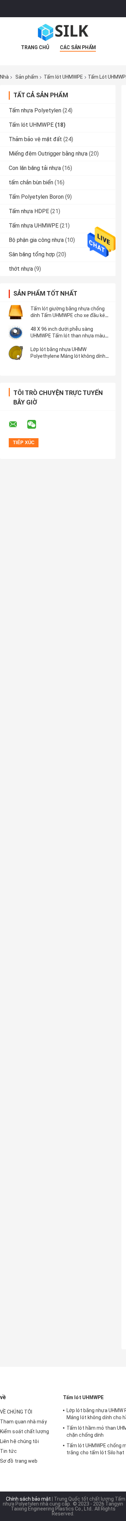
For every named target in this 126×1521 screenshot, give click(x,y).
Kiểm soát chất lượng (24, 1431)
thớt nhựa (21, 268)
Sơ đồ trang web (19, 1461)
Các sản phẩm (78, 47)
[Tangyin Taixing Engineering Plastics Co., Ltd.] (63, 31)
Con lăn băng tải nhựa (35, 168)
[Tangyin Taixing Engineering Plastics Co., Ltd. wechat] (36, 424)
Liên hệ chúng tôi (19, 1441)
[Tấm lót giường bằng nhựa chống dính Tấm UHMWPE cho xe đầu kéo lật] (15, 312)
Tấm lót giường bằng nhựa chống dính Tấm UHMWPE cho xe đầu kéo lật (69, 315)
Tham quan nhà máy (23, 1421)
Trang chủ (35, 47)
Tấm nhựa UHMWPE (33, 225)
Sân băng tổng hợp (32, 254)
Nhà (4, 77)
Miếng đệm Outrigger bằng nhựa (48, 153)
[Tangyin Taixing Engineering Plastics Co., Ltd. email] (17, 424)
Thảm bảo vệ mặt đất (35, 139)
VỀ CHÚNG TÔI (16, 1412)
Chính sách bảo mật (28, 1499)
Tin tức (8, 1451)
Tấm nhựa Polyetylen (35, 110)
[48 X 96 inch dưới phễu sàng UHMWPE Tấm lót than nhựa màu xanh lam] (15, 332)
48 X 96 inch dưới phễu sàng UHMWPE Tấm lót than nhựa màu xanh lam (67, 335)
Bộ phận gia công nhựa (36, 240)
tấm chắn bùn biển (31, 182)
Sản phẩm (26, 77)
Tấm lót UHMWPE (63, 77)
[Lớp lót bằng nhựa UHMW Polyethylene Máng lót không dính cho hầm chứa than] (15, 352)
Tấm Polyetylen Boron (36, 196)
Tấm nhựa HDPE (29, 211)
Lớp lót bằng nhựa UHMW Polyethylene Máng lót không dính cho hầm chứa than (67, 356)
